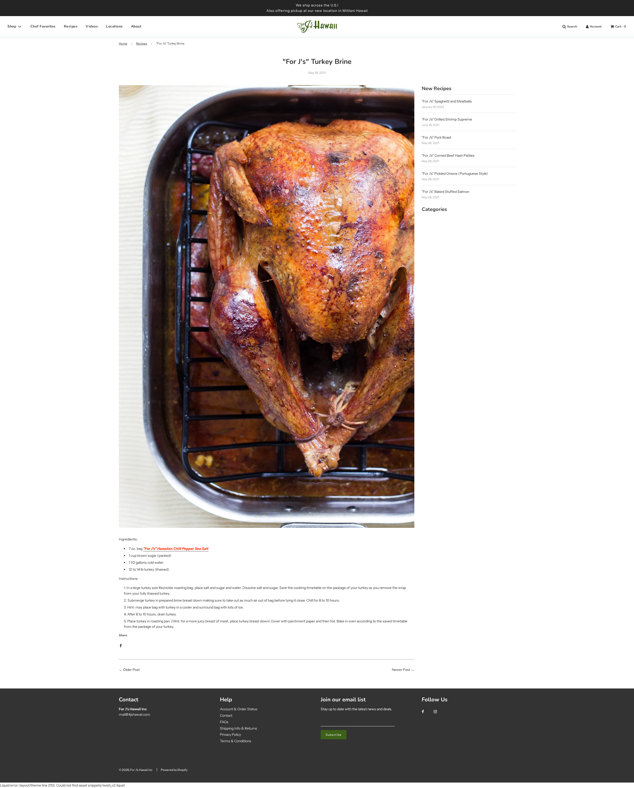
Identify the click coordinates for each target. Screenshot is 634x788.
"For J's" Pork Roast (436, 137)
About (136, 26)
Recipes (71, 26)
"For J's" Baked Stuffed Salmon (445, 191)
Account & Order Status (238, 709)
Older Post (131, 669)
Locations (114, 26)
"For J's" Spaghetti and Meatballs (447, 101)
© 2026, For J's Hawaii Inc (135, 770)
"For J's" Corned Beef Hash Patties (448, 155)
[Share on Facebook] (120, 645)
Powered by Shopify (174, 770)
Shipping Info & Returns (238, 728)
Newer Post (401, 669)
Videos (92, 26)
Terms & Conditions (235, 741)
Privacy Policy (230, 734)
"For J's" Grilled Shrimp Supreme (447, 119)
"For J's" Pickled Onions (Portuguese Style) (455, 173)
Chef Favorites (43, 26)
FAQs (224, 722)
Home (123, 43)
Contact (226, 715)
